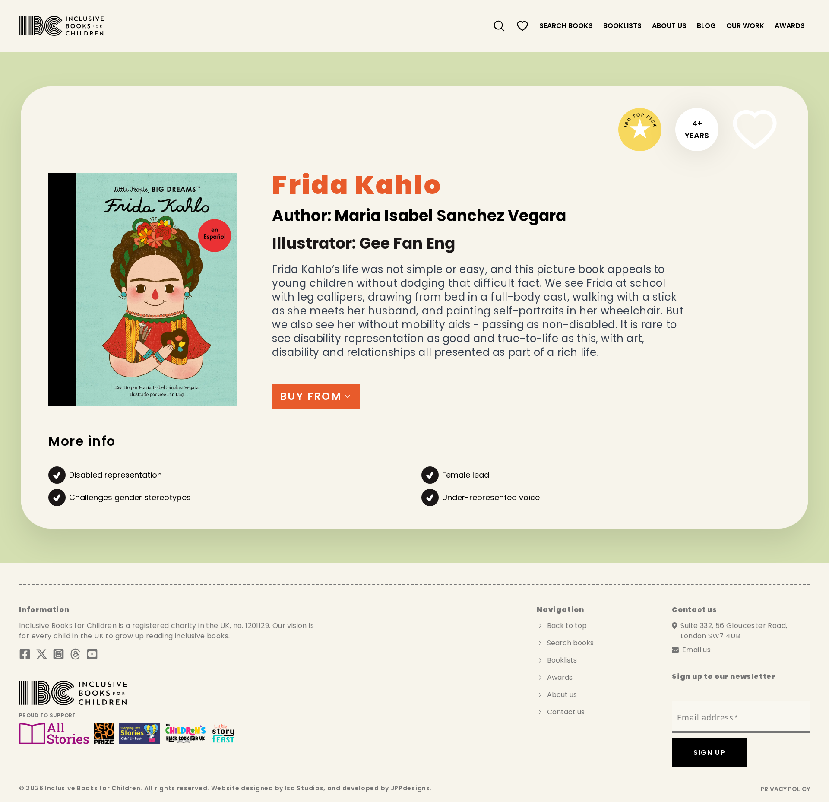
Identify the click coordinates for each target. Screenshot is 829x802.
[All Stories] (54, 733)
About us (669, 26)
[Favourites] (522, 26)
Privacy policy (785, 789)
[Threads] (75, 654)
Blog (706, 26)
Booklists (622, 26)
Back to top (567, 626)
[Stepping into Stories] (139, 733)
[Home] (61, 25)
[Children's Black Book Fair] (185, 733)
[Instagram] (58, 654)
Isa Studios (304, 788)
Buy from (311, 396)
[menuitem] (499, 26)
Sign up (709, 753)
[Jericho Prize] (103, 733)
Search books (570, 643)
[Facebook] (25, 654)
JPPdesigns (410, 788)
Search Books (566, 26)
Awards (790, 26)
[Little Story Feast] (223, 733)
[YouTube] (92, 654)
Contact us (566, 712)
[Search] (499, 26)
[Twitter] (41, 654)
